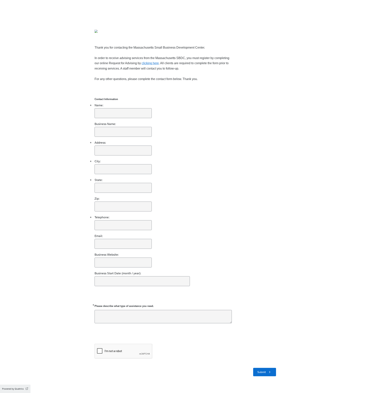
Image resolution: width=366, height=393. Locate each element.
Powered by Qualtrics (13, 388)
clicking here (150, 63)
